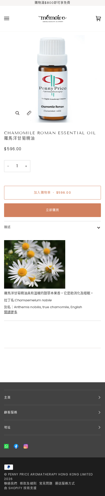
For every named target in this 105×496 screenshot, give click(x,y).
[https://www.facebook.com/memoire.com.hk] (16, 446)
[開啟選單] (11, 18)
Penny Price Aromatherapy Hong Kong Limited (50, 474)
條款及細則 (28, 483)
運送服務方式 (65, 483)
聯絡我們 (10, 483)
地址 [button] (7, 427)
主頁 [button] (7, 397)
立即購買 (52, 210)
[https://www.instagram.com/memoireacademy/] (25, 446)
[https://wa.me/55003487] (6, 446)
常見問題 (45, 483)
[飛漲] (17, 113)
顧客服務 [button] (10, 412)
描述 (7, 227)
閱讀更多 (10, 312)
